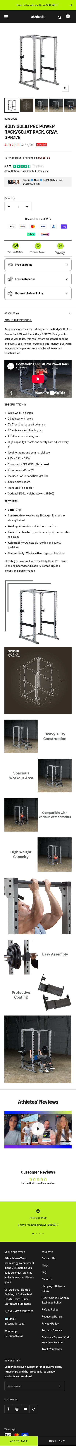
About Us (47, 1279)
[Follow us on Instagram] (17, 1409)
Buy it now (57, 1440)
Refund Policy (50, 1309)
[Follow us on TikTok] (33, 1409)
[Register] (59, 1386)
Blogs (45, 1265)
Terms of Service (52, 1330)
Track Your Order (52, 1349)
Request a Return (52, 1316)
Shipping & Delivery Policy (53, 1288)
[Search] (61, 17)
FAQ (44, 1272)
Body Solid (11, 118)
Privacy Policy (50, 1323)
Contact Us (48, 1258)
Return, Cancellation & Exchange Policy (55, 1300)
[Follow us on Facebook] (8, 1409)
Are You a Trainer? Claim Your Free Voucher (56, 1340)
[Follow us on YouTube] (25, 1409)
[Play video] (38, 1129)
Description (11, 313)
